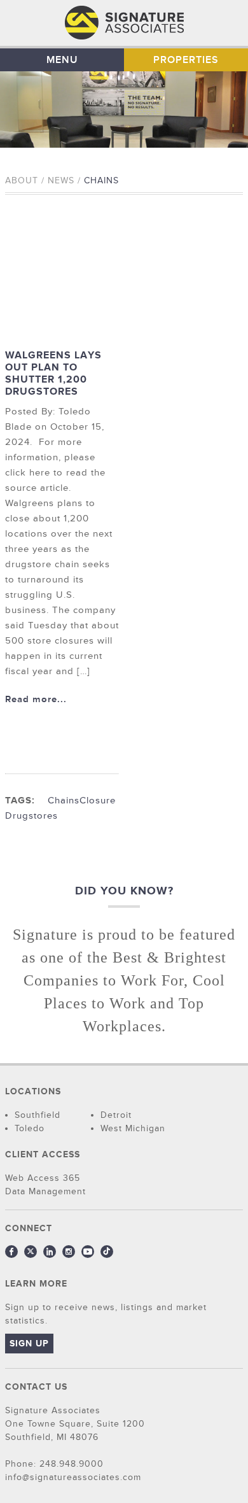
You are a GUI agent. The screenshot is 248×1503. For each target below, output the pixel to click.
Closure (97, 800)
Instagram (68, 1251)
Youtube (87, 1251)
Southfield (37, 1115)
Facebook (11, 1251)
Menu (62, 59)
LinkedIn (49, 1251)
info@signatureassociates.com (73, 1477)
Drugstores (31, 816)
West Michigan (132, 1128)
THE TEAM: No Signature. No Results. (124, 23)
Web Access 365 (42, 1178)
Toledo (30, 1128)
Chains (63, 800)
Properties (186, 59)
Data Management (45, 1191)
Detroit (116, 1115)
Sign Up (29, 1343)
